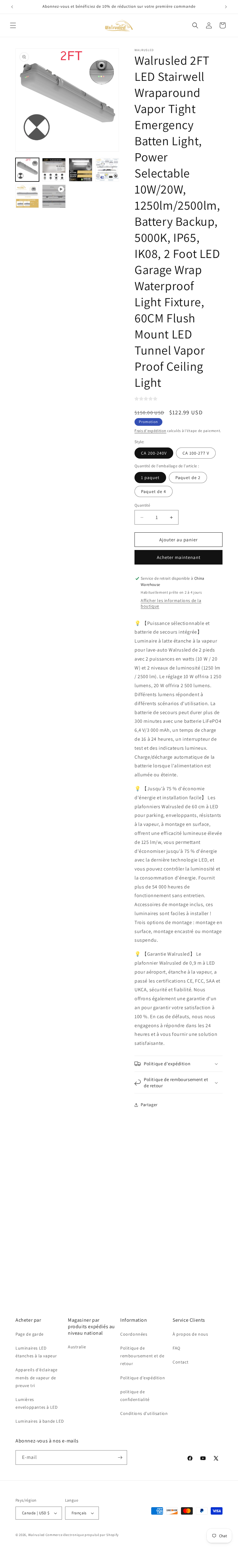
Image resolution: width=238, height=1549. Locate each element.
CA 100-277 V (196, 453)
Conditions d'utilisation (144, 1413)
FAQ (176, 1348)
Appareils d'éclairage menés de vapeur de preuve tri (36, 1377)
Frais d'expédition (150, 430)
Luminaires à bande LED (39, 1421)
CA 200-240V (154, 453)
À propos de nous (190, 1334)
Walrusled (36, 1535)
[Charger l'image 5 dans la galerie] (27, 196)
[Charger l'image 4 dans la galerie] (107, 169)
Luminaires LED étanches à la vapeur (36, 1352)
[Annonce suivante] (226, 7)
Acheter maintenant (179, 557)
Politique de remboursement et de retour (142, 1355)
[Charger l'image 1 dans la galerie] (27, 169)
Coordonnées (134, 1334)
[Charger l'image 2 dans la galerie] (54, 169)
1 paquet (150, 477)
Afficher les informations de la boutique (171, 603)
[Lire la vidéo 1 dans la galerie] (54, 196)
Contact (180, 1362)
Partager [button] (149, 1104)
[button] (13, 25)
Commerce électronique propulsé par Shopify (82, 1535)
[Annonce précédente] (12, 7)
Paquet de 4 (153, 491)
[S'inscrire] (120, 1457)
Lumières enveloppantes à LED (36, 1403)
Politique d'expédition (142, 1378)
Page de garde (29, 1334)
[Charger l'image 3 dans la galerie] (80, 169)
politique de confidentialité (135, 1395)
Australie (77, 1347)
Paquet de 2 (188, 477)
